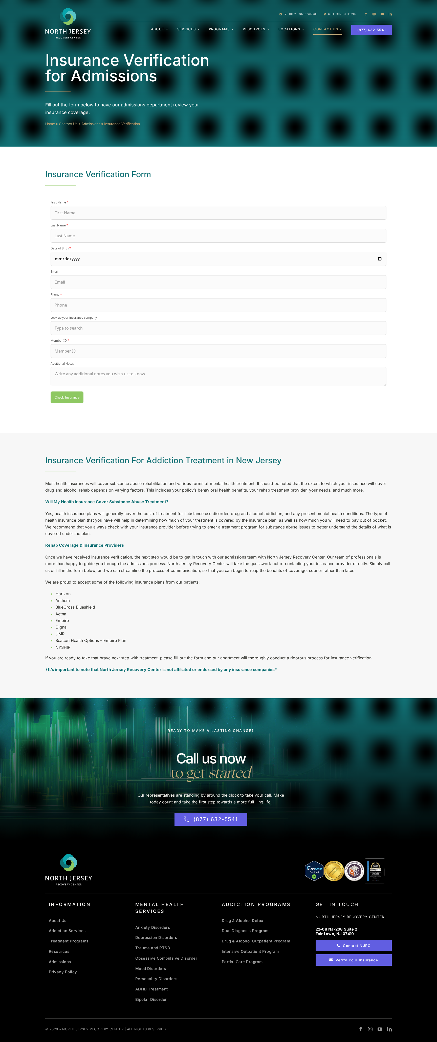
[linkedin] (390, 14)
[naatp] (354, 862)
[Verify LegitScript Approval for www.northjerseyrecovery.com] (314, 871)
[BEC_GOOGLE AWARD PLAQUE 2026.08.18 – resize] (375, 860)
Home (50, 124)
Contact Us (68, 124)
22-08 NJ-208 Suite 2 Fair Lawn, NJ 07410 (336, 931)
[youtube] (382, 14)
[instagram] (374, 14)
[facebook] (365, 14)
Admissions (90, 124)
